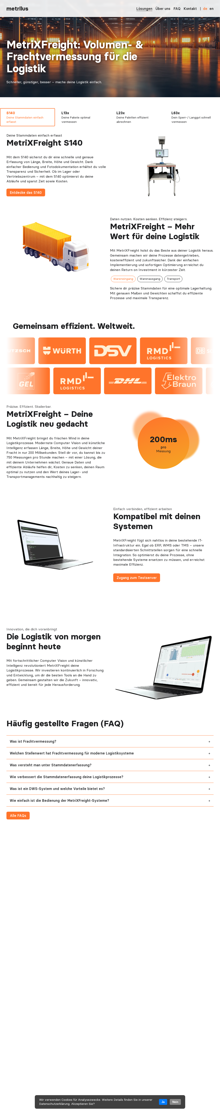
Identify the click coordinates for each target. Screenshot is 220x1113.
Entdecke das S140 (26, 192)
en (211, 8)
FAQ (177, 8)
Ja (163, 1102)
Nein (175, 1102)
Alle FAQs (18, 815)
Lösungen (144, 8)
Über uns (163, 8)
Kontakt (190, 8)
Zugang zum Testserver (137, 578)
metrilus (17, 8)
